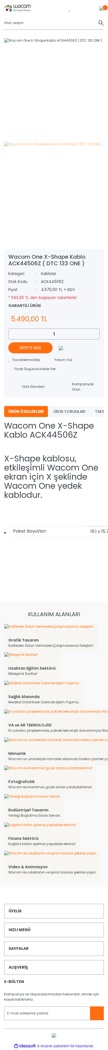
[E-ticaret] (53, 1045)
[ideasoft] (25, 1046)
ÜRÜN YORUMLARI (69, 411)
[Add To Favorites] (24, 359)
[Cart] (101, 8)
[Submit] (97, 1013)
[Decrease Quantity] (13, 334)
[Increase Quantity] (95, 334)
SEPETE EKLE (30, 348)
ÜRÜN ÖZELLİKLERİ (26, 411)
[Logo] (18, 8)
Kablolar (48, 273)
